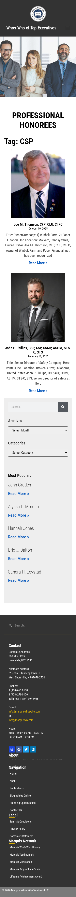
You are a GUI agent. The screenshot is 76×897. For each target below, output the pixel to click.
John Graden (19, 485)
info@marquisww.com (21, 720)
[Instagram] (12, 749)
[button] (67, 28)
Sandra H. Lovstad (24, 572)
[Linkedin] (33, 749)
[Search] (63, 407)
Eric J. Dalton (20, 550)
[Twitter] (26, 749)
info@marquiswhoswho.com (25, 711)
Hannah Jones (21, 528)
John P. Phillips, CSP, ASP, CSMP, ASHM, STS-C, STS (38, 350)
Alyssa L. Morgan (23, 506)
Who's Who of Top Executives (31, 28)
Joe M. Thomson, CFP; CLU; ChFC (38, 224)
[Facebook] (19, 749)
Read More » (38, 263)
